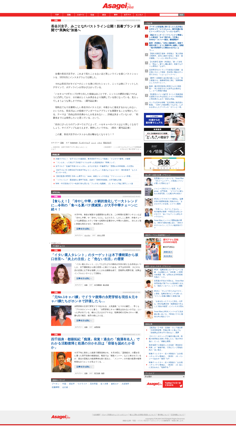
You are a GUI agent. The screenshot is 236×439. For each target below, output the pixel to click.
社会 (92, 15)
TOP (57, 15)
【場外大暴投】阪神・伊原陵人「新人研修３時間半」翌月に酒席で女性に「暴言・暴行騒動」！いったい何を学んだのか (166, 55)
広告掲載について (177, 415)
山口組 (65, 387)
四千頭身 (97, 373)
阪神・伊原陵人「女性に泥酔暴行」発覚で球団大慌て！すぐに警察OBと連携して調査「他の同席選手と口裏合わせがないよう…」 (166, 46)
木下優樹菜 (98, 285)
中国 (64, 384)
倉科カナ (115, 384)
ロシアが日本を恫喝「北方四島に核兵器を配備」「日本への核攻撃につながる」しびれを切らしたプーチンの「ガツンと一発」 (166, 104)
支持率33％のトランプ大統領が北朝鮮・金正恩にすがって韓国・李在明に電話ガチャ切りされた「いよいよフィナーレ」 (166, 72)
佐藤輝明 (55, 387)
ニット (93, 143)
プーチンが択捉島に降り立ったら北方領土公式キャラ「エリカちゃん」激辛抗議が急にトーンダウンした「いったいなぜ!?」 (166, 29)
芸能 (69, 15)
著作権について (163, 415)
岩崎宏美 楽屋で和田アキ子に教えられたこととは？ (69, 148)
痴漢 (102, 373)
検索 (181, 15)
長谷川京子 (107, 143)
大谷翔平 (125, 384)
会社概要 (96, 415)
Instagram (74, 143)
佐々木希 (104, 384)
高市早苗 (94, 384)
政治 (104, 15)
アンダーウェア (84, 143)
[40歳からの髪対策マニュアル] (164, 125)
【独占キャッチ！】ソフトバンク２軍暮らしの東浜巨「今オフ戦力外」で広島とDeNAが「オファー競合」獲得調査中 (166, 37)
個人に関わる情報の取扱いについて (143, 415)
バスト (99, 143)
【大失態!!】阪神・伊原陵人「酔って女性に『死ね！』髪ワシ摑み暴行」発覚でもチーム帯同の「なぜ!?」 (166, 64)
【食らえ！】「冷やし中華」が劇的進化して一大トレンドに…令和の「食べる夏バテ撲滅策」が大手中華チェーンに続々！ (94, 205)
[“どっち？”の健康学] (164, 140)
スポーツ (80, 15)
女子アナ (127, 15)
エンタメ (139, 15)
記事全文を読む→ (84, 229)
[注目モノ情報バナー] (164, 155)
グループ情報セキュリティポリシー (115, 415)
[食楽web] (164, 170)
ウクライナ (82, 384)
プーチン (55, 384)
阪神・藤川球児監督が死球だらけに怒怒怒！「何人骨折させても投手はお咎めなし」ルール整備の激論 (165, 88)
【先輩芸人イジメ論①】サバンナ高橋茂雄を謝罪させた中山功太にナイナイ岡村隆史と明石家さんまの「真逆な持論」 (166, 96)
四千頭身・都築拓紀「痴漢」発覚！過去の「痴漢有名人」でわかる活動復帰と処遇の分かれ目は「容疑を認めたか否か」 (95, 343)
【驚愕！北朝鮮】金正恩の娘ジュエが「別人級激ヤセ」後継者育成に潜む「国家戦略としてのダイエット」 (166, 80)
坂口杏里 (106, 285)
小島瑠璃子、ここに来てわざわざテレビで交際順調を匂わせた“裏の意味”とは (122, 148)
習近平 (72, 384)
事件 (116, 15)
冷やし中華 (101, 235)
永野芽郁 (97, 327)
